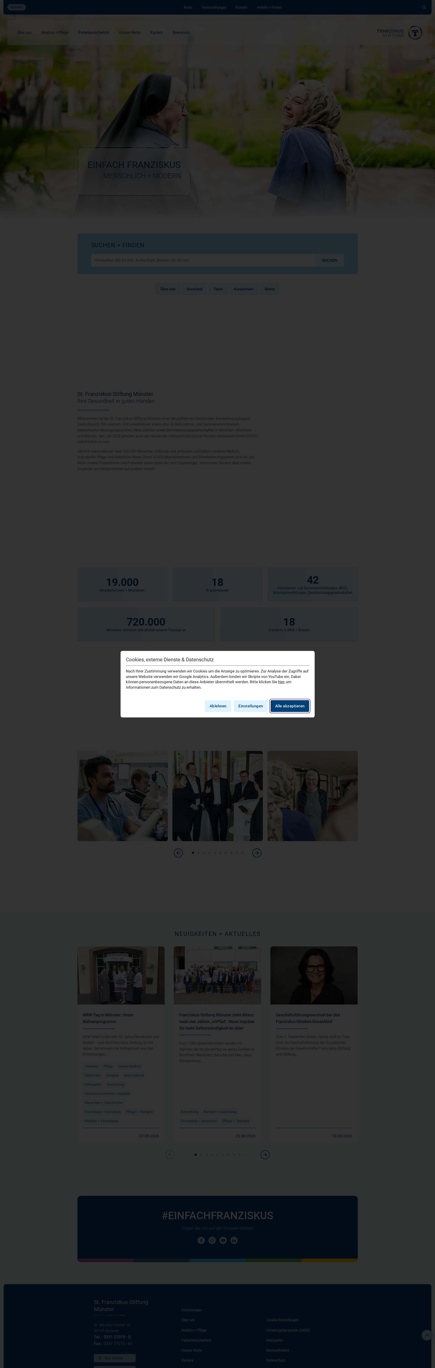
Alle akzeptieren (290, 705)
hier (281, 682)
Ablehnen (218, 705)
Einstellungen (250, 705)
